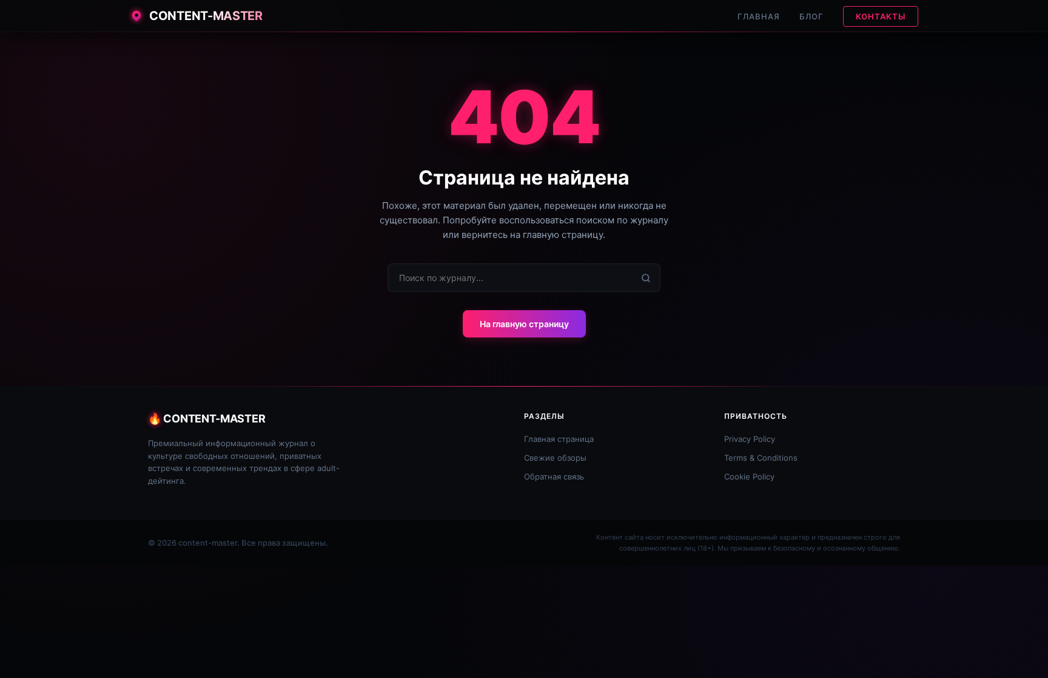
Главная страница (559, 439)
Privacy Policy (749, 439)
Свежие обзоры (555, 458)
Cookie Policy (749, 476)
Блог (811, 16)
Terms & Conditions (761, 458)
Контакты (880, 16)
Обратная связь (554, 476)
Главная (758, 16)
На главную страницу (524, 324)
